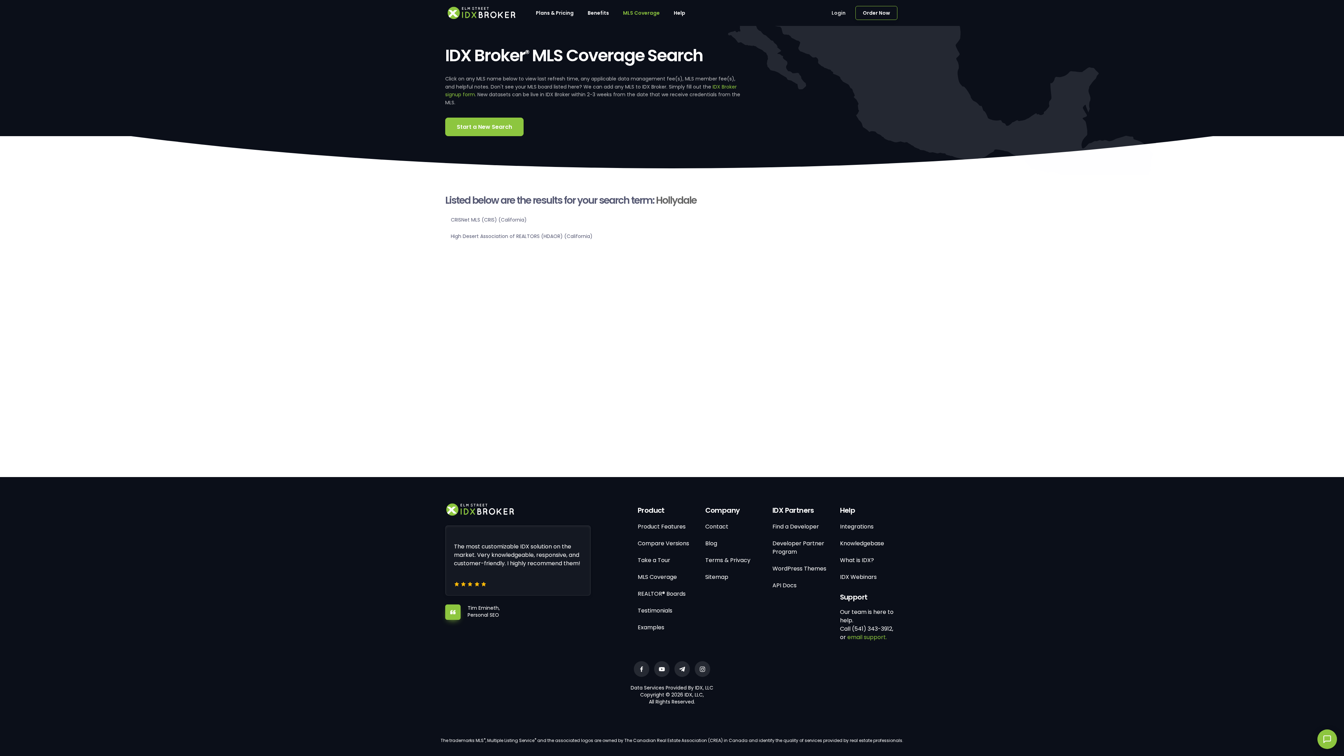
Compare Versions (663, 543)
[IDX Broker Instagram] (702, 669)
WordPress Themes (799, 569)
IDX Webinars (858, 577)
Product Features (662, 527)
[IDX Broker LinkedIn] (682, 669)
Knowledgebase (862, 543)
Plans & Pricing (555, 12)
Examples (651, 627)
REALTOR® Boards (662, 594)
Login (839, 12)
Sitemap (716, 577)
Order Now (876, 12)
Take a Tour (654, 560)
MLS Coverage (641, 12)
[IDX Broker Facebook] (641, 669)
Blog (711, 543)
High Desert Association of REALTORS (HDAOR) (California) (522, 236)
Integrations (857, 527)
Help (679, 12)
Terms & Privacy (727, 560)
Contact (716, 527)
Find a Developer (795, 527)
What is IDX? (857, 560)
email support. (867, 637)
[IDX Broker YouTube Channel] (662, 669)
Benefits (598, 12)
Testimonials (655, 611)
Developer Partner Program (798, 547)
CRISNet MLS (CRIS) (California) (489, 219)
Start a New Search (484, 127)
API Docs (784, 585)
